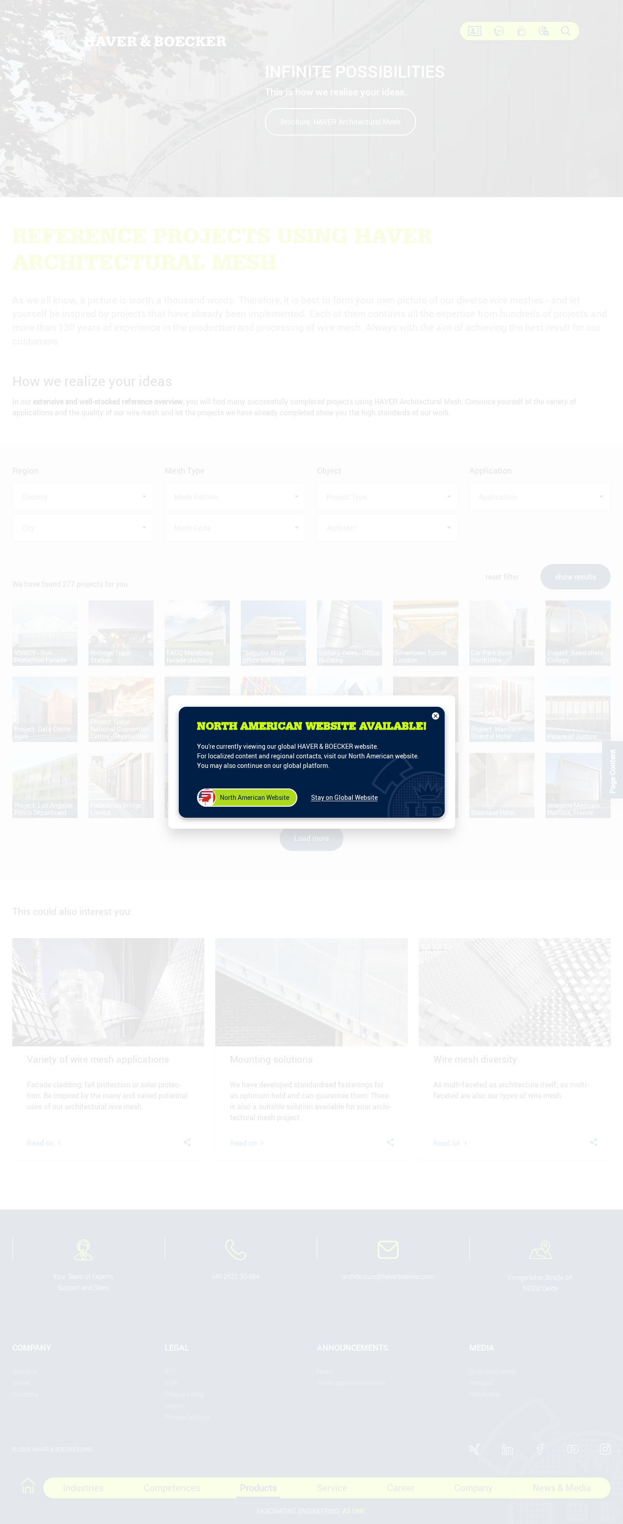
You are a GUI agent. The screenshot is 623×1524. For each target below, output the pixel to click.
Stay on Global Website (344, 797)
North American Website (254, 797)
